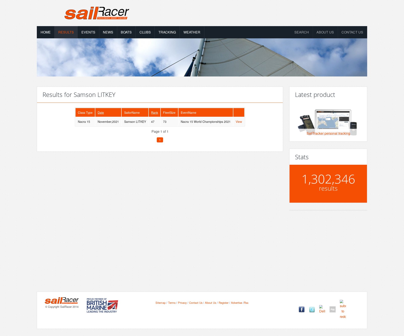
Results (66, 32)
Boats (126, 32)
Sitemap (160, 303)
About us (325, 32)
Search (301, 32)
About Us (210, 303)
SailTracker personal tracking (328, 133)
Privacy (182, 303)
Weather (191, 32)
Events (88, 32)
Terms (171, 303)
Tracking (167, 32)
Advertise (236, 303)
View (239, 121)
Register (224, 303)
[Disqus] (160, 215)
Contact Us (352, 32)
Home (46, 32)
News (108, 32)
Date (101, 112)
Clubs (145, 32)
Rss (246, 303)
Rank (154, 112)
